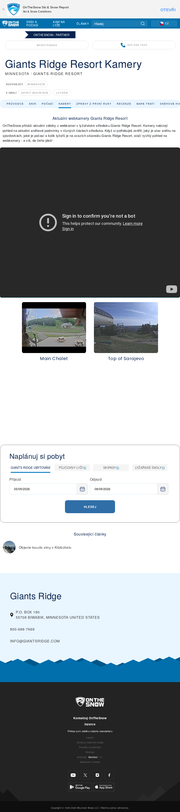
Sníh (32, 103)
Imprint (90, 737)
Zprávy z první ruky (94, 103)
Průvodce (15, 103)
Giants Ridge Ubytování (30, 467)
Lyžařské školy (148, 467)
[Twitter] (85, 775)
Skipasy (109, 467)
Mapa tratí (146, 103)
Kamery (65, 103)
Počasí (47, 103)
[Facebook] (109, 775)
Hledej (90, 507)
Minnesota (36, 84)
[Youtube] (73, 775)
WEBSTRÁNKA (47, 45)
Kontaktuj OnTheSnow (90, 718)
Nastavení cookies (90, 762)
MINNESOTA (17, 73)
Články (82, 23)
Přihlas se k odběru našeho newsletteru (90, 731)
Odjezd (96, 479)
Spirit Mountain (34, 92)
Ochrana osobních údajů (90, 742)
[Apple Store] (103, 786)
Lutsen (62, 92)
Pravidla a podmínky (90, 747)
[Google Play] (80, 786)
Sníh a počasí (32, 23)
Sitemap (90, 752)
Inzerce (90, 724)
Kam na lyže (59, 23)
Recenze (124, 103)
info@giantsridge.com (35, 641)
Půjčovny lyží (71, 467)
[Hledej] (143, 23)
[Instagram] (97, 775)
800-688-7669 (137, 45)
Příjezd (15, 479)
